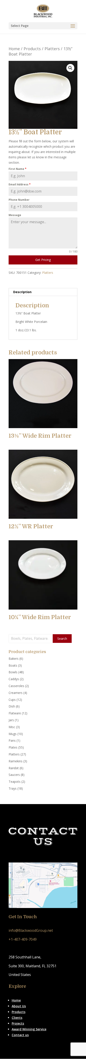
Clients (17, 1017)
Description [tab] (22, 292)
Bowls (13, 672)
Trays (13, 788)
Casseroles (16, 686)
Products (32, 48)
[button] (70, 68)
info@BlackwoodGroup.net (31, 930)
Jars (11, 720)
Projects (18, 1023)
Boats (13, 665)
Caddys (14, 679)
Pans (12, 740)
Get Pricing (43, 260)
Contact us (20, 1035)
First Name (17, 169)
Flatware (15, 713)
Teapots (15, 781)
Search (62, 638)
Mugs (13, 734)
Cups (12, 699)
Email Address (20, 184)
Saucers (14, 775)
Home (14, 48)
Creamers (15, 693)
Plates (13, 747)
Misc (12, 727)
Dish (12, 706)
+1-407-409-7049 (23, 939)
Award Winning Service (29, 1029)
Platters (52, 48)
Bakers (14, 658)
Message (15, 215)
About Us (19, 1006)
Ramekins (15, 761)
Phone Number (19, 200)
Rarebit (14, 768)
